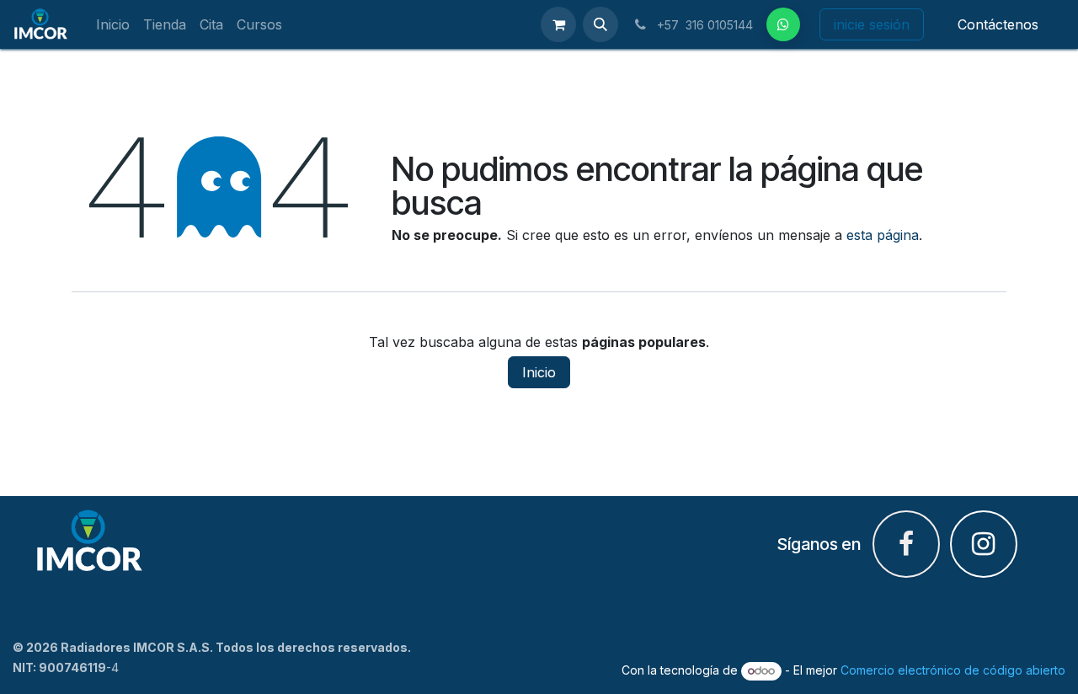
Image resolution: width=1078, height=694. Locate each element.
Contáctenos (998, 24)
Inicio (539, 372)
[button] (600, 24)
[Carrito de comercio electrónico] (558, 24)
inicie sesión (872, 24)
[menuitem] (112, 24)
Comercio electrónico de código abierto (953, 670)
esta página (882, 235)
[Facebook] (783, 24)
